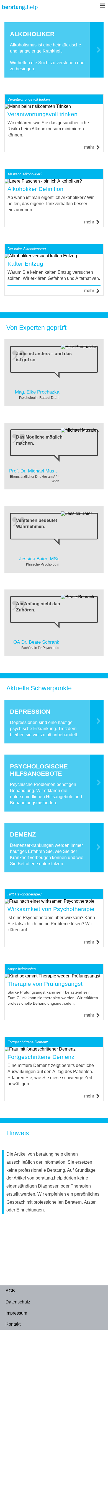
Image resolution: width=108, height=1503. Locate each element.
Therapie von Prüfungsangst (45, 984)
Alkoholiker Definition (35, 189)
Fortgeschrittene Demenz (40, 1057)
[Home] (20, 8)
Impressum (16, 1313)
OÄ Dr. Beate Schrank (36, 642)
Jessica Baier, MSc (39, 558)
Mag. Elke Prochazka (37, 392)
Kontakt (13, 1324)
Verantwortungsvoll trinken (42, 114)
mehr (89, 147)
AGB (10, 1290)
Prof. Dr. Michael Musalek (36, 471)
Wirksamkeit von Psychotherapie (50, 909)
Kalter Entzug (25, 263)
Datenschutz (18, 1302)
